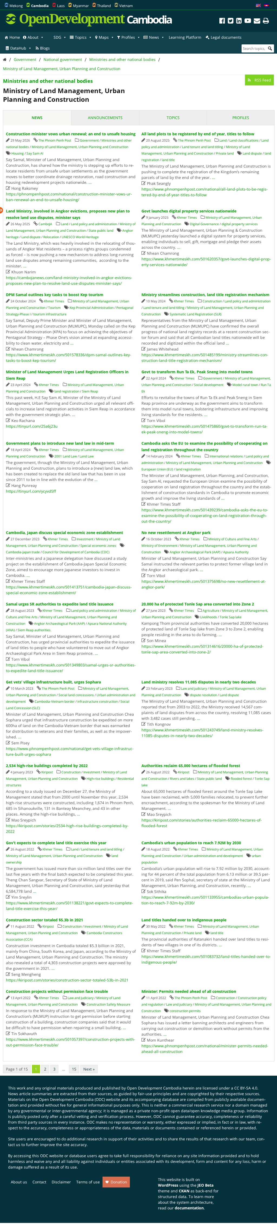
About (33, 37)
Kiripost (47, 772)
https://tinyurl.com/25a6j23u (32, 426)
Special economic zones (98, 545)
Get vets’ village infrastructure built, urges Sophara (53, 682)
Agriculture (211, 610)
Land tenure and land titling (202, 147)
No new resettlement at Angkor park (176, 532)
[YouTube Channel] (248, 21)
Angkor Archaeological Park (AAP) (195, 552)
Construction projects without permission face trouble (57, 991)
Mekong (16, 5)
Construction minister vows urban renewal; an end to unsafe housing (71, 133)
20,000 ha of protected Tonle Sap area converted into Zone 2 (197, 604)
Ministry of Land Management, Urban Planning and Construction (61, 68)
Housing (17, 153)
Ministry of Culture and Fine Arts (232, 539)
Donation (119, 1181)
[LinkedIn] (239, 21)
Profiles (128, 37)
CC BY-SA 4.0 (245, 1088)
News (154, 37)
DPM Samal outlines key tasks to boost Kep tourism (54, 294)
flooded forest (241, 778)
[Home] (4, 59)
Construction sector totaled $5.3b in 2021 (44, 919)
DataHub (18, 48)
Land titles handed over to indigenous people (183, 919)
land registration (66, 391)
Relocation (51, 237)
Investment (85, 539)
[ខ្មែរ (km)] (266, 5)
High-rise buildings (101, 778)
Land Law (87, 456)
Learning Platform (185, 37)
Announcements (105, 117)
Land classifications (244, 140)
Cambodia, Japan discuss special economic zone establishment (64, 532)
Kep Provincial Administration (92, 307)
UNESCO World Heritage (80, 237)
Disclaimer (61, 1181)
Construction (212, 301)
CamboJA (45, 224)
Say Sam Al (35, 153)
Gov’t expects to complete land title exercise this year (56, 842)
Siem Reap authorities (34, 630)
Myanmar (81, 5)
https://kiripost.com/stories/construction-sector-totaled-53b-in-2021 (67, 980)
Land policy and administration (94, 224)
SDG (57, 37)
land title (168, 160)
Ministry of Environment (159, 545)
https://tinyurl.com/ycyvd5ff (31, 491)
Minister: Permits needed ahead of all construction (188, 991)
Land (223, 140)
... (90, 182)
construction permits (185, 1011)
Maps (104, 37)
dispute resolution (203, 695)
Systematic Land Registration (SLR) (196, 314)
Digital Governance (204, 224)
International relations (226, 456)
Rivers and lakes (182, 778)
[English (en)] (258, 5)
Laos (61, 5)
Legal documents (226, 37)
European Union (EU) (157, 469)
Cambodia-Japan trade (23, 552)
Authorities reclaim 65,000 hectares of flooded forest (190, 765)
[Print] (266, 21)
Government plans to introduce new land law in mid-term (60, 443)
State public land (100, 230)
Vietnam (126, 5)
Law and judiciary (194, 688)
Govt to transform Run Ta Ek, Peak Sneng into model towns (197, 371)
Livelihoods (208, 617)
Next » (89, 1069)
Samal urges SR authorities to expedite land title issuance (59, 604)
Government (25, 59)
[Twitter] (230, 21)
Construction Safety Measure (108, 1004)
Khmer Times (187, 217)
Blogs (45, 48)
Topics (81, 37)
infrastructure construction (97, 701)
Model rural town (245, 384)
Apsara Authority (236, 552)
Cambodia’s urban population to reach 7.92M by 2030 (191, 842)
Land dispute (252, 153)
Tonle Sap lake (231, 617)
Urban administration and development (213, 855)
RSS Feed (262, 80)
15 (74, 1069)
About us (19, 1181)
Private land (225, 153)
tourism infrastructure (50, 314)
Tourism (54, 307)
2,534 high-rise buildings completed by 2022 (47, 765)
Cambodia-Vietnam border (55, 701)
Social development (208, 384)
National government (63, 59)
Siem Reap (90, 391)
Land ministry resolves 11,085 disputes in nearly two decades (198, 682)
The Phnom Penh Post (54, 140)
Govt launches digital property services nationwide (188, 211)
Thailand (104, 5)
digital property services (240, 224)
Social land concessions (76, 695)
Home (14, 37)
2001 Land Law (65, 456)
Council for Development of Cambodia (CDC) (76, 552)
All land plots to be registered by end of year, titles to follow (197, 133)
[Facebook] (222, 21)
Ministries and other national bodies (122, 59)
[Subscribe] (257, 21)
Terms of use (88, 1181)
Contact (39, 1181)
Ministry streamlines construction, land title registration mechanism (205, 294)
